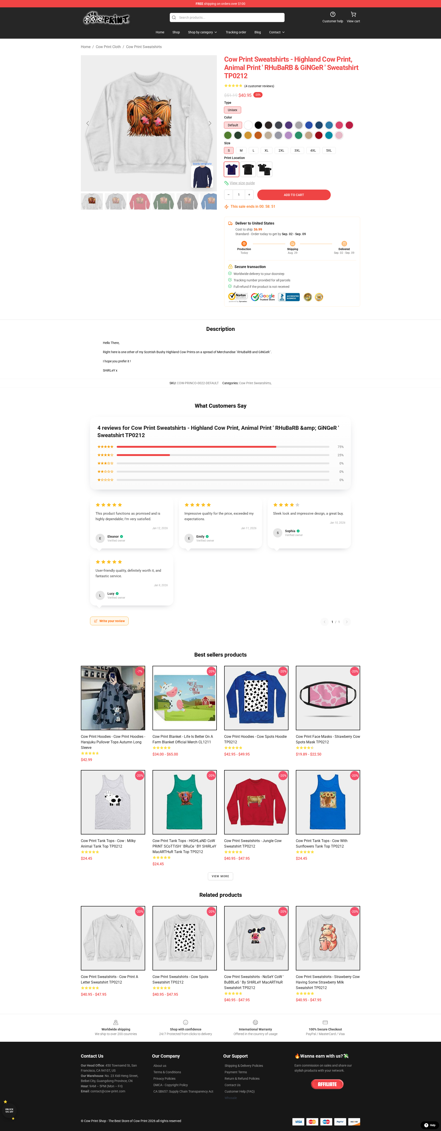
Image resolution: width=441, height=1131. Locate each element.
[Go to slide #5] (187, 201)
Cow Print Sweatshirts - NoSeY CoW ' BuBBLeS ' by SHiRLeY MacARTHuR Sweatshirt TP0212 (254, 982)
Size (227, 143)
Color (228, 117)
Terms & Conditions (167, 1072)
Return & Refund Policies (242, 1078)
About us (159, 1066)
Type (227, 102)
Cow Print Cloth (108, 47)
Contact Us (232, 1085)
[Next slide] (210, 123)
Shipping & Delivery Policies (244, 1066)
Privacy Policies (164, 1078)
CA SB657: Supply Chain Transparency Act (183, 1091)
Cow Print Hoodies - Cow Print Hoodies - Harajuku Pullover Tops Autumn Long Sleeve (113, 742)
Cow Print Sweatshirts (144, 47)
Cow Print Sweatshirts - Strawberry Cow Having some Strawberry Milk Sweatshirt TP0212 (328, 982)
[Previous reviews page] (324, 622)
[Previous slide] (88, 123)
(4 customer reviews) (259, 86)
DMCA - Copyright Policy (170, 1085)
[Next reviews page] (347, 622)
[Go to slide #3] (140, 201)
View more (220, 876)
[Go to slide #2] (116, 201)
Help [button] (432, 1125)
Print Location (234, 158)
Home (85, 47)
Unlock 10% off (9, 1110)
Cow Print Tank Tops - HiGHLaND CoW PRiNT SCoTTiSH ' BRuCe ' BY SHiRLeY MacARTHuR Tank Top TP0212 (184, 846)
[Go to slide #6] (211, 201)
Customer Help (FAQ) (240, 1091)
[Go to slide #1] (92, 201)
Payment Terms (236, 1072)
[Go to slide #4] (164, 201)
